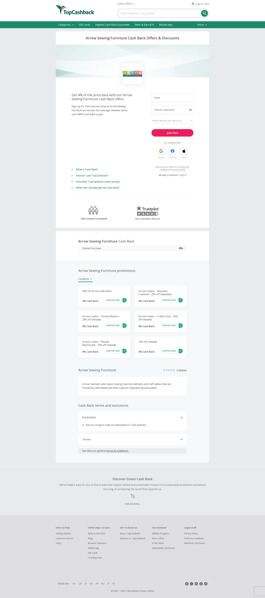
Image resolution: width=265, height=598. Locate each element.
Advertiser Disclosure (194, 543)
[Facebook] (186, 583)
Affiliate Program (160, 533)
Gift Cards (84, 24)
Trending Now (95, 557)
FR (97, 583)
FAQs (58, 543)
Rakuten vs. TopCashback (132, 538)
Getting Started (63, 533)
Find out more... (132, 503)
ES (113, 583)
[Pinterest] (205, 583)
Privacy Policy (191, 533)
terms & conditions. (118, 450)
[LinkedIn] (196, 583)
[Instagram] (201, 583)
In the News (158, 543)
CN (80, 583)
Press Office (158, 538)
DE (91, 583)
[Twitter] (191, 583)
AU (102, 583)
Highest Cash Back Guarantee (112, 24)
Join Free (172, 133)
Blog (90, 538)
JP (86, 583)
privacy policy (179, 169)
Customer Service (64, 538)
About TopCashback (130, 533)
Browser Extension (97, 543)
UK (74, 583)
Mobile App (165, 24)
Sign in (183, 174)
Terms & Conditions (194, 538)
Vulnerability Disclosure (163, 548)
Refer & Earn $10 (144, 24)
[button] (125, 4)
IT (108, 583)
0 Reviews (182, 370)
